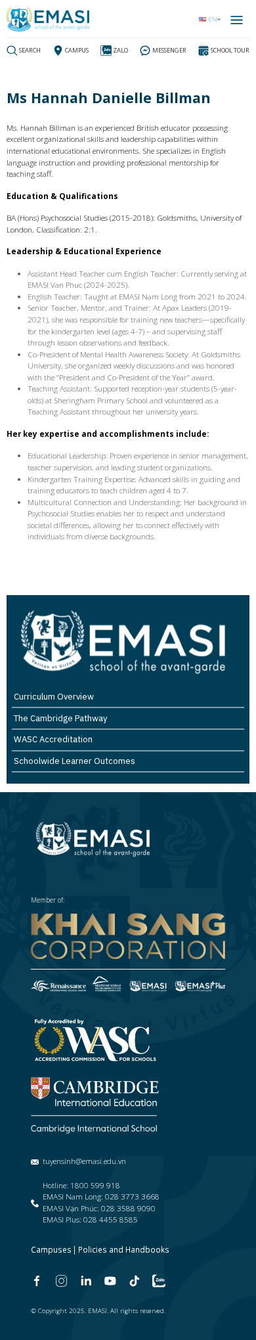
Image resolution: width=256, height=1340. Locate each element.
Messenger (169, 50)
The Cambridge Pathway (60, 718)
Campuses (51, 1249)
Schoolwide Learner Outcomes (74, 761)
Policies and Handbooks (123, 1249)
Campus (77, 50)
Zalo (120, 50)
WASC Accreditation (53, 739)
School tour (230, 50)
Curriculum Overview (54, 696)
